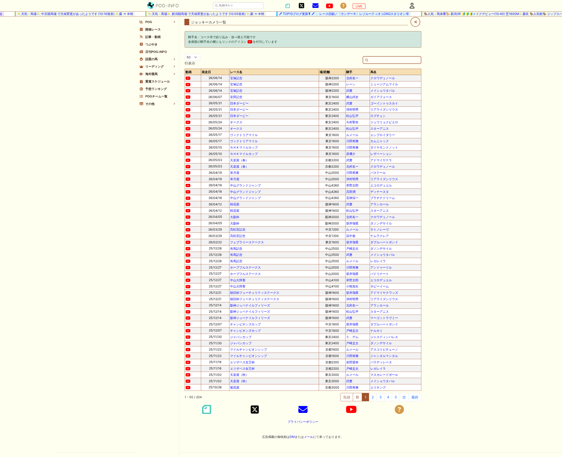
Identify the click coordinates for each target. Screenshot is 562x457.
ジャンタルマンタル (384, 356)
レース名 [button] (236, 72)
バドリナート (379, 274)
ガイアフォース (381, 97)
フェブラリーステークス (247, 242)
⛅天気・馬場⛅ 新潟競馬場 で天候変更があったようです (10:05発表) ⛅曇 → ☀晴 (200, 14)
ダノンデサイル (381, 223)
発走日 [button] (206, 72)
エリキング (378, 387)
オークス (236, 122)
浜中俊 (350, 236)
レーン (350, 84)
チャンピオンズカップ (245, 324)
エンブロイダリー (382, 135)
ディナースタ (379, 192)
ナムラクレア (379, 236)
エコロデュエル (381, 185)
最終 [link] (414, 397)
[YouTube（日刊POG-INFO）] (329, 5)
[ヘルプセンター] (343, 6)
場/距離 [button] (325, 72)
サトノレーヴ (379, 229)
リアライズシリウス (384, 109)
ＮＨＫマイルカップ (244, 147)
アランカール (379, 204)
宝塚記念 (236, 78)
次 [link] (404, 397)
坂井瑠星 (352, 223)
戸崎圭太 (352, 248)
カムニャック (379, 141)
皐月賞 (234, 172)
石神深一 (352, 198)
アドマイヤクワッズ (384, 292)
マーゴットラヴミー (384, 318)
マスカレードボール (384, 374)
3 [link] (380, 397)
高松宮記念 (237, 229)
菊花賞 (234, 387)
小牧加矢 (352, 286)
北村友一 (352, 78)
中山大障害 (237, 280)
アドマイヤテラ (381, 160)
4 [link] (388, 397)
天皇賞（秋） (239, 374)
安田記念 (236, 97)
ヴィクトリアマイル (244, 135)
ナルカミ (376, 330)
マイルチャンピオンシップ (248, 349)
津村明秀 (352, 109)
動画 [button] (189, 72)
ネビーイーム (379, 286)
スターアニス (379, 128)
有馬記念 (236, 248)
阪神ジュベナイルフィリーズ (250, 305)
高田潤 (350, 192)
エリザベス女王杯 (242, 362)
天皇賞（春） (239, 160)
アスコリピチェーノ (384, 349)
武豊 (349, 90)
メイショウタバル (382, 90)
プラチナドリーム (382, 198)
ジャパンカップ (241, 337)
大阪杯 (234, 217)
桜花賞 (234, 204)
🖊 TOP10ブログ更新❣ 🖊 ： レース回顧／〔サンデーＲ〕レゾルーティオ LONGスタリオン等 (338, 14)
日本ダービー (239, 103)
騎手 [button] (349, 72)
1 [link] (365, 397)
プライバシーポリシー (303, 421)
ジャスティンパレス (384, 337)
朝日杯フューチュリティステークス (254, 292)
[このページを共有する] (415, 22)
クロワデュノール (382, 78)
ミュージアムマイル (384, 84)
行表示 (190, 63)
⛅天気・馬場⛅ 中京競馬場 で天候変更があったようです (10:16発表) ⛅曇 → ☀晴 (70, 14)
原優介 (350, 154)
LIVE (359, 6)
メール (308, 437)
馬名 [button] (373, 72)
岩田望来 (352, 362)
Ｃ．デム (352, 337)
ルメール (352, 135)
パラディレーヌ (381, 362)
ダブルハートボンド (384, 242)
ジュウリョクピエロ (384, 122)
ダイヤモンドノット (384, 147)
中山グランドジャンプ (245, 185)
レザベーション (381, 154)
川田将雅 (352, 141)
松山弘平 (352, 116)
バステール (378, 172)
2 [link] (373, 397)
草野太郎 (352, 185)
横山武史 (352, 97)
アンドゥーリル (381, 267)
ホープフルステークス (245, 267)
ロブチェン (378, 116)
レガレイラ (378, 261)
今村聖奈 (352, 122)
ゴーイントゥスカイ (384, 103)
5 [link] (396, 397)
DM (292, 437)
